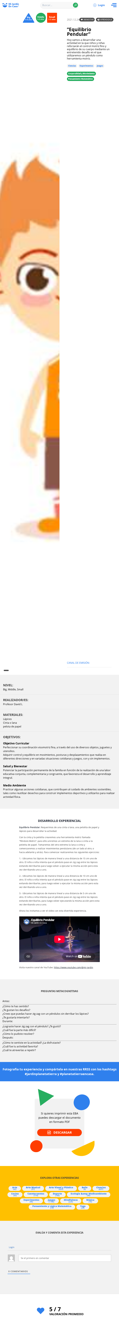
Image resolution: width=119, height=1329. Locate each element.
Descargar (62, 1132)
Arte (14, 1188)
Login (101, 5)
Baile (85, 1188)
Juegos (100, 65)
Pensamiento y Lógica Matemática (51, 1207)
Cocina (15, 1194)
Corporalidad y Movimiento (81, 73)
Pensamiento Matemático (80, 79)
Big (5, 689)
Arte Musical (33, 1188)
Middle (12, 689)
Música (90, 1200)
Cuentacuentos (35, 1194)
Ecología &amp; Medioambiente (89, 1194)
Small (20, 689)
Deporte (57, 1194)
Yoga (83, 1207)
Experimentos (86, 65)
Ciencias (72, 65)
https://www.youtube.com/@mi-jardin (73, 967)
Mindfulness (71, 1200)
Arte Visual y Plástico (61, 1188)
